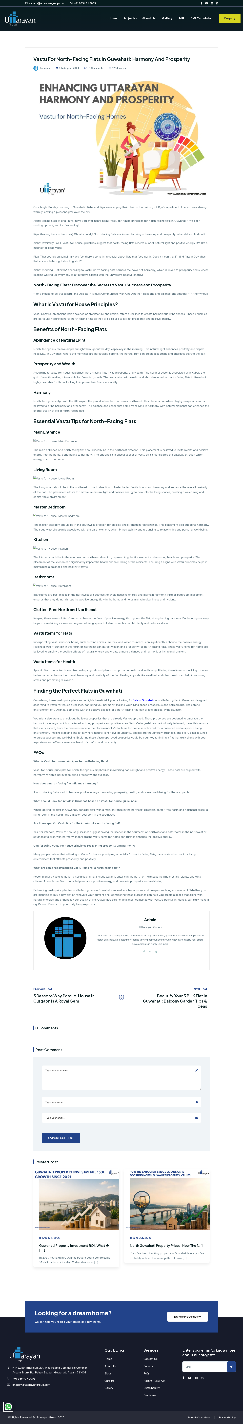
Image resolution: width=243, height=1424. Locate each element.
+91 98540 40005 (85, 3)
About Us (149, 18)
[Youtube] (206, 3)
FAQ (146, 1373)
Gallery (167, 18)
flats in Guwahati (143, 700)
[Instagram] (217, 3)
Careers (109, 1380)
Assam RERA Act (154, 1380)
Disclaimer (149, 1395)
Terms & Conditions (199, 1417)
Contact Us (150, 1359)
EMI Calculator (201, 18)
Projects (129, 18)
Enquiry (230, 18)
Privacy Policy (227, 1417)
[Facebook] (202, 3)
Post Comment (63, 1138)
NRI (181, 18)
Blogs (107, 1373)
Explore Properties (186, 1316)
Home (112, 18)
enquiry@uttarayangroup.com (46, 3)
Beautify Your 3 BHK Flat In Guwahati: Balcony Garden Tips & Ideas (175, 1001)
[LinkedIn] (212, 3)
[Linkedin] (156, 951)
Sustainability (151, 1388)
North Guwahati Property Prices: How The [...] (166, 1245)
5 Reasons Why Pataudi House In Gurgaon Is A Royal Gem (64, 998)
